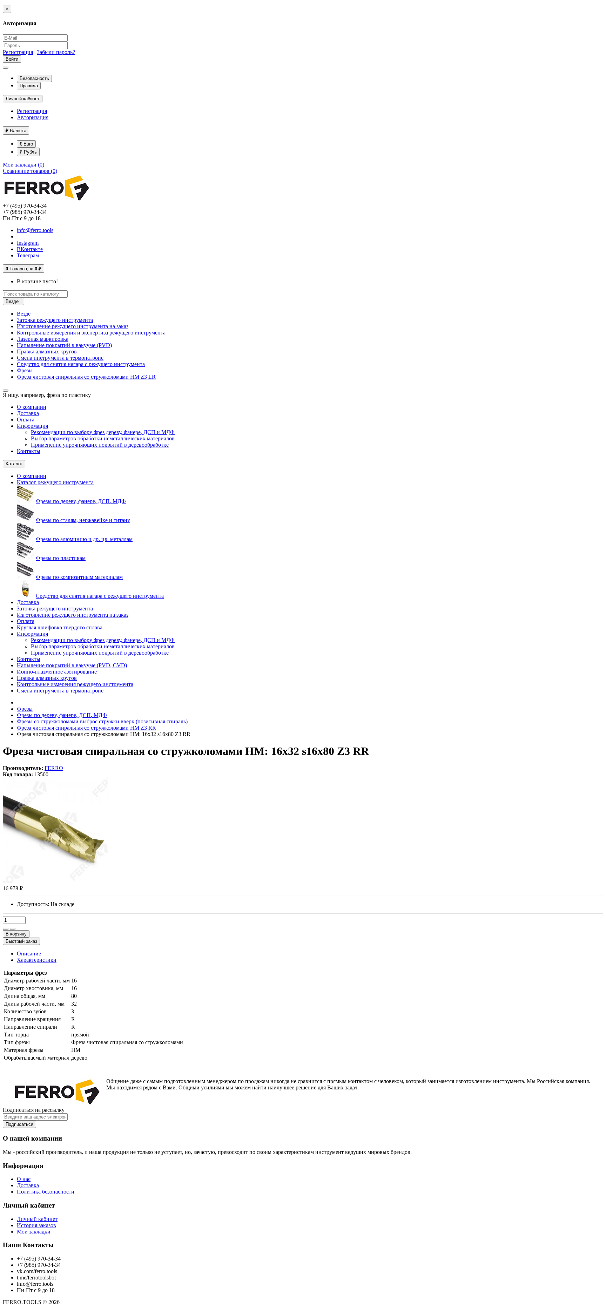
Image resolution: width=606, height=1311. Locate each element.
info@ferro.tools (35, 230)
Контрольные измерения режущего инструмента (75, 684)
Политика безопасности (45, 1192)
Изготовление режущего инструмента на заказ (72, 326)
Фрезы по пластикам (61, 558)
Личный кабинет (37, 1219)
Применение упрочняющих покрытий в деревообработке (100, 445)
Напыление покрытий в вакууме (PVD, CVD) (72, 665)
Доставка (28, 413)
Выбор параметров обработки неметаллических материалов (103, 438)
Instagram (28, 243)
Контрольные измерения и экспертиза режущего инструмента (91, 333)
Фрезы (25, 370)
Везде (24, 314)
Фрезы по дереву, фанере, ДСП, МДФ (81, 501)
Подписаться (19, 1124)
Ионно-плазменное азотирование (57, 672)
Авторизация (32, 117)
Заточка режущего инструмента (55, 320)
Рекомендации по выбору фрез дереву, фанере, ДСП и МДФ (103, 432)
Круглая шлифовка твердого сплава (59, 627)
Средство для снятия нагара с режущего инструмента (81, 364)
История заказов (36, 1225)
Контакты (28, 451)
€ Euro (26, 144)
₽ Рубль (28, 152)
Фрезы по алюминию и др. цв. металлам (84, 539)
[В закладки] (5, 929)
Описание (29, 954)
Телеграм (28, 255)
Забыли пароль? (56, 52)
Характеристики (36, 960)
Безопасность (34, 78)
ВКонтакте (30, 249)
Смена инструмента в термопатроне (60, 358)
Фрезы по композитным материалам (79, 577)
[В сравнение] (12, 929)
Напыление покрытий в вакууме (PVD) (64, 345)
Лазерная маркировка (42, 339)
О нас (24, 1179)
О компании (31, 407)
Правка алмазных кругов (47, 351)
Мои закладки (33, 1232)
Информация (32, 426)
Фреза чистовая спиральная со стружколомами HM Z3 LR (86, 377)
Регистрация (18, 52)
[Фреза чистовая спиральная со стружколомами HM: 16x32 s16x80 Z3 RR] (55, 881)
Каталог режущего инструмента (55, 482)
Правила (29, 85)
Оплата (25, 420)
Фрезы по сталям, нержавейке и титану (83, 520)
